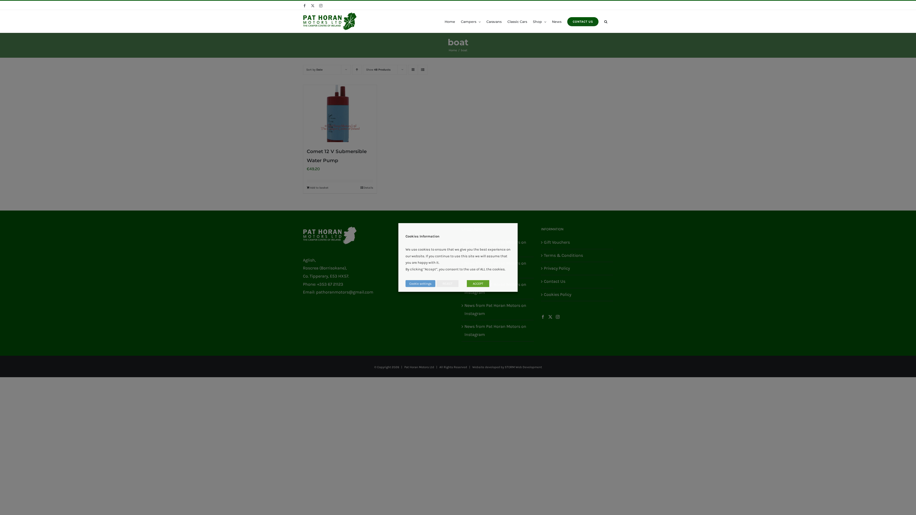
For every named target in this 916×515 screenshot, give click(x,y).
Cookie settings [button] (420, 283)
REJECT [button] (447, 283)
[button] (605, 21)
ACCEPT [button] (478, 283)
